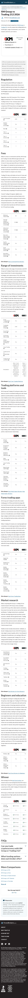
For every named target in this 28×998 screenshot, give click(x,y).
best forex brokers (16, 780)
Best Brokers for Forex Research (16, 691)
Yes (12, 892)
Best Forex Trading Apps (14, 596)
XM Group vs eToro (6, 872)
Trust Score (5, 936)
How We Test (5, 933)
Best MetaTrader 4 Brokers (15, 491)
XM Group (20, 25)
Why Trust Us (5, 930)
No (15, 892)
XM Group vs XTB (5, 870)
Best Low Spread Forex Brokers (16, 261)
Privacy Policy (18, 949)
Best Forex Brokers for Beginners (16, 773)
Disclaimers (11, 949)
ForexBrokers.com (8, 2)
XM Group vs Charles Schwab (8, 875)
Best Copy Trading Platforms (15, 381)
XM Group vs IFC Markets (7, 878)
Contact (4, 939)
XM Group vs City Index (7, 881)
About (3, 927)
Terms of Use (4, 949)
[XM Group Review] (16, 115)
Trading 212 (4, 27)
